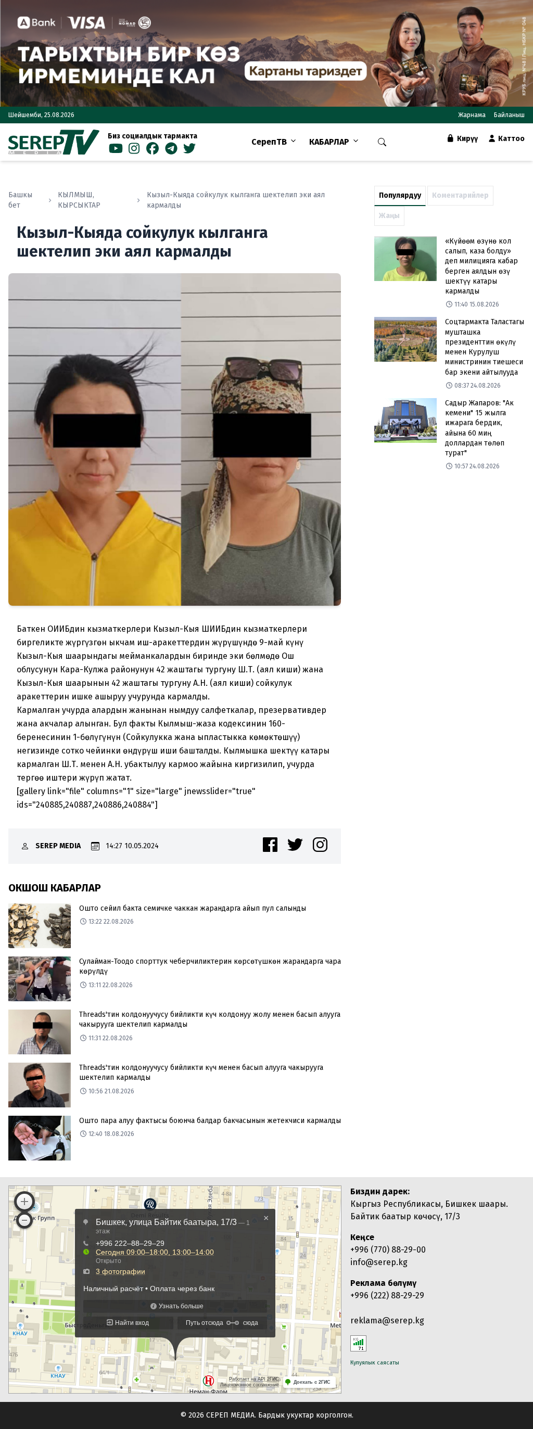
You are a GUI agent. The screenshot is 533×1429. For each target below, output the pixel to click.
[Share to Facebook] (270, 844)
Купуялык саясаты (374, 1362)
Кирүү (466, 138)
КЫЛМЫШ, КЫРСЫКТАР (79, 200)
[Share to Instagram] (320, 844)
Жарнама (472, 115)
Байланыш (509, 115)
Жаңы (389, 215)
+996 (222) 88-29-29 (387, 1295)
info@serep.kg (379, 1262)
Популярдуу (400, 195)
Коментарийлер (460, 195)
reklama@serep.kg (387, 1320)
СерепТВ (269, 142)
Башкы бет (20, 200)
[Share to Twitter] (295, 844)
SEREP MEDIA (58, 845)
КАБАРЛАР (329, 142)
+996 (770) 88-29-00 (388, 1250)
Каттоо (511, 138)
